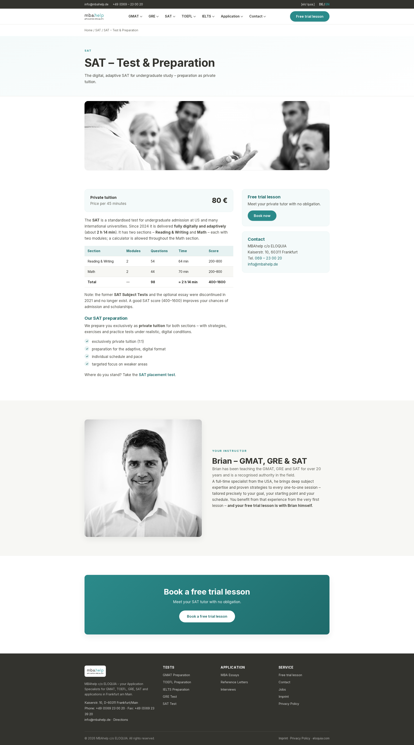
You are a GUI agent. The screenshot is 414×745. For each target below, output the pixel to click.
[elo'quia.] (308, 4)
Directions (120, 720)
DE (321, 4)
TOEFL (187, 16)
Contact (255, 16)
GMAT (134, 16)
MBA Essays (230, 675)
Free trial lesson (309, 16)
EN (327, 4)
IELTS (206, 16)
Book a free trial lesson (207, 616)
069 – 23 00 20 (268, 258)
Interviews (228, 689)
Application (230, 16)
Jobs (282, 689)
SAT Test (169, 704)
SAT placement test (157, 375)
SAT (168, 16)
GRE (152, 16)
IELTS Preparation (176, 689)
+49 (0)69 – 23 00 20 (128, 4)
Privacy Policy (289, 704)
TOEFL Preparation (177, 682)
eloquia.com (321, 738)
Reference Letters (234, 682)
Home (89, 30)
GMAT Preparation (176, 675)
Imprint (284, 697)
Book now (262, 216)
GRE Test (170, 697)
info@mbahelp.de (96, 4)
